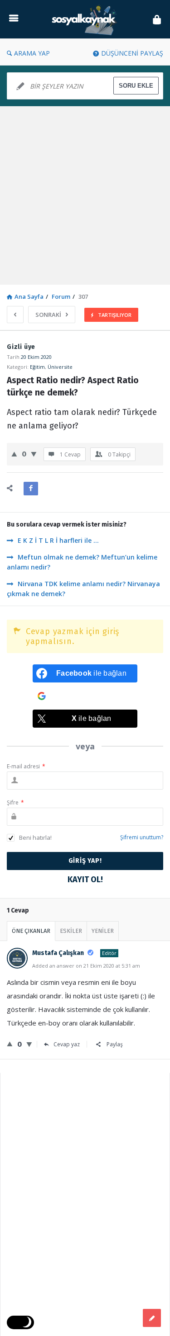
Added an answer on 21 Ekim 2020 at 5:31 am (86, 965)
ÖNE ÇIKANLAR (31, 930)
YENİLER (103, 930)
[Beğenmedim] (34, 454)
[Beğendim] (14, 454)
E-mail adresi (26, 766)
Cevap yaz (66, 1044)
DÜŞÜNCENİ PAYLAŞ (132, 53)
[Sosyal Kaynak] (85, 19)
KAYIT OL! (85, 879)
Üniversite (60, 366)
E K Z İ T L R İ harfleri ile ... (58, 540)
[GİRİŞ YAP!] (157, 19)
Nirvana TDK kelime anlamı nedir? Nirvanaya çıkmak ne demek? (83, 588)
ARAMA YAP (32, 53)
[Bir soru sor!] (152, 1318)
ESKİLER (71, 930)
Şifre (15, 802)
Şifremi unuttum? (141, 837)
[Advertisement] (85, 195)
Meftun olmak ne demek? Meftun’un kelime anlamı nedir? (82, 562)
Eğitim (37, 366)
